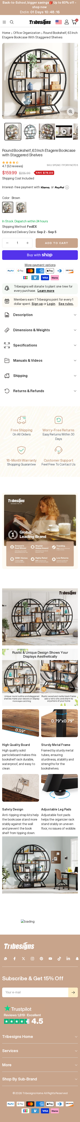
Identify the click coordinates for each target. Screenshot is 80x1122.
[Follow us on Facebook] (14, 958)
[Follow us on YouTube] (50, 958)
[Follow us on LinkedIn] (68, 958)
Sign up (37, 303)
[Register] (73, 992)
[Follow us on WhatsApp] (5, 958)
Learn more (46, 290)
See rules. (65, 303)
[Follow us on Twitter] (23, 958)
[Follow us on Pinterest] (41, 958)
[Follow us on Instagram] (32, 958)
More (7, 1065)
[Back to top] (71, 1094)
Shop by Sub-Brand (19, 1079)
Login (51, 303)
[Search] (12, 22)
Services (10, 1051)
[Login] (66, 22)
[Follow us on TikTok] (59, 958)
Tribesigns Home (17, 1036)
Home (6, 32)
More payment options (40, 265)
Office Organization (26, 32)
